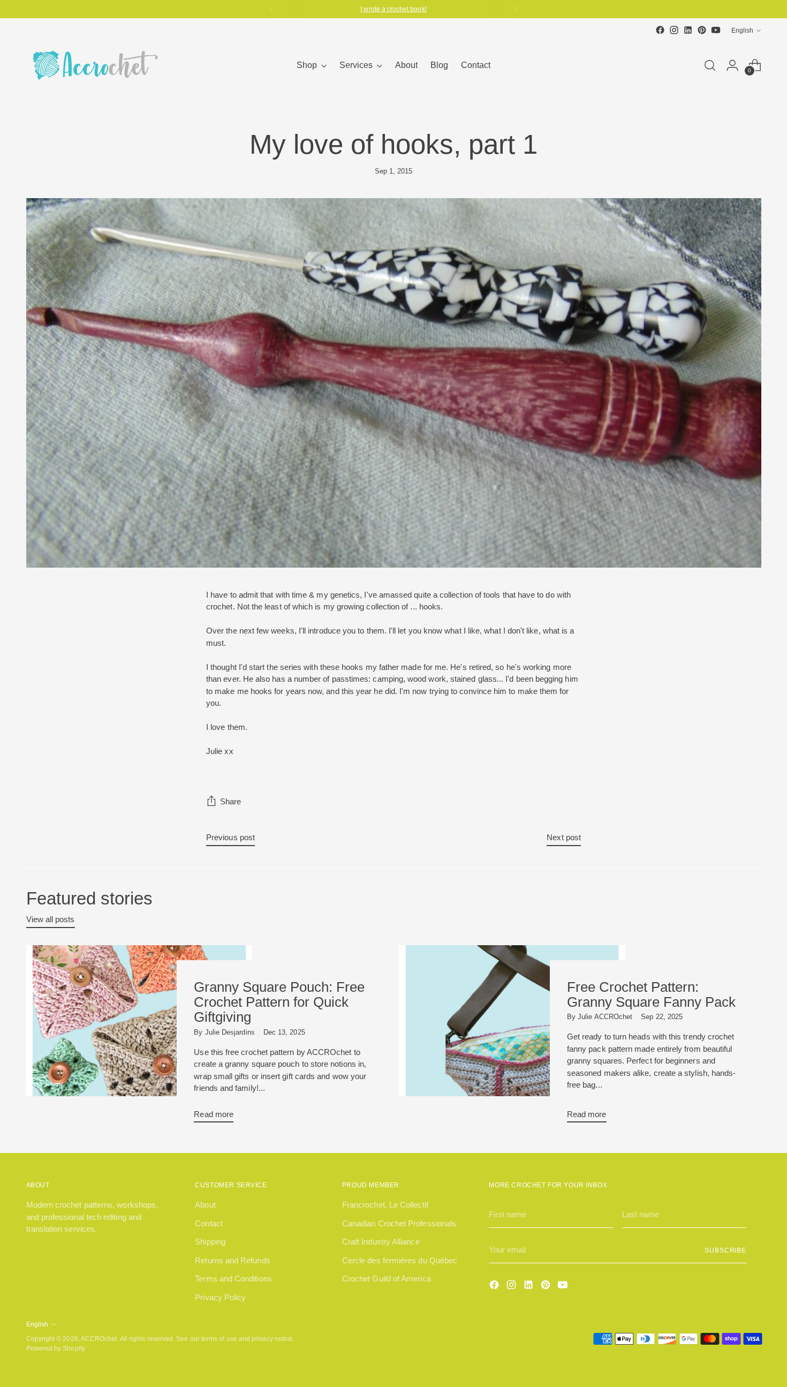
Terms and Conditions (233, 1278)
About (205, 1204)
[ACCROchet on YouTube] (716, 30)
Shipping (210, 1241)
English (742, 30)
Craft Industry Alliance (381, 1241)
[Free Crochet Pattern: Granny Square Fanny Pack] (512, 1038)
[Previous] (271, 9)
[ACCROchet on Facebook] (660, 30)
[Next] (515, 9)
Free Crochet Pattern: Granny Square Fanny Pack (651, 994)
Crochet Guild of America (386, 1278)
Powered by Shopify (55, 1348)
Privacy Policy (220, 1297)
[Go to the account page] (732, 65)
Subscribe (725, 1250)
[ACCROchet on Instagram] (674, 30)
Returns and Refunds (232, 1260)
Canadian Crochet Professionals (399, 1223)
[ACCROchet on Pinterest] (702, 30)
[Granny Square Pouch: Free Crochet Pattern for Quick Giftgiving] (139, 1038)
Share (230, 801)
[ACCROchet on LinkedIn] (688, 30)
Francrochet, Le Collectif (385, 1204)
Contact (209, 1223)
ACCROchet (99, 1338)
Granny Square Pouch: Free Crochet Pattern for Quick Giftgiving (279, 1001)
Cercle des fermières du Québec (399, 1260)
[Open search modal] (710, 65)
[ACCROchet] (93, 65)
